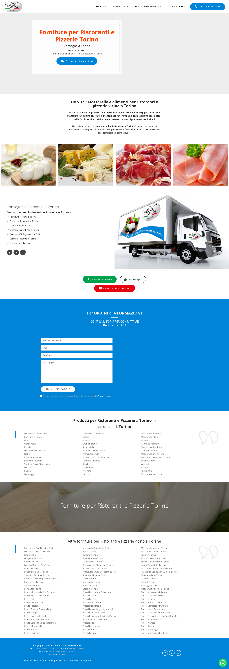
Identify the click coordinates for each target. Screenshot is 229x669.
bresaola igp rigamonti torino (98, 565)
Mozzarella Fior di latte (35, 433)
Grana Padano (90, 443)
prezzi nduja (30, 612)
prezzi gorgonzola (33, 602)
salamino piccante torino (37, 575)
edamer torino (148, 554)
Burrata (86, 440)
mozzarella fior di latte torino (39, 548)
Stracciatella (88, 447)
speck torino (89, 578)
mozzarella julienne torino (154, 548)
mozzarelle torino (92, 582)
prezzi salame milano (151, 619)
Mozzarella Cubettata (93, 433)
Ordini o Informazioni (79, 61)
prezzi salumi (147, 626)
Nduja (27, 453)
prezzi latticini (90, 632)
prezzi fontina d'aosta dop (37, 609)
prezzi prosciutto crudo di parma (99, 616)
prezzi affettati (90, 629)
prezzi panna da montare (154, 602)
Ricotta (27, 447)
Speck (85, 464)
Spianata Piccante (91, 460)
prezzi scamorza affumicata (154, 605)
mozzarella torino (33, 582)
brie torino (30, 554)
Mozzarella (29, 467)
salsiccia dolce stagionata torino (40, 578)
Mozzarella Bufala (33, 436)
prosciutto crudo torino (95, 568)
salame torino (31, 585)
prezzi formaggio (149, 629)
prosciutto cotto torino (36, 571)
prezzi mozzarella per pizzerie (156, 612)
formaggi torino (32, 588)
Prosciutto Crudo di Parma (96, 457)
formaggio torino (150, 585)
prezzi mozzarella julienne (154, 592)
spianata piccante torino (95, 575)
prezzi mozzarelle (91, 626)
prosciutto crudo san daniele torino (159, 571)
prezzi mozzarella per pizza (154, 632)
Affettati (87, 470)
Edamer (145, 440)
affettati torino (90, 585)
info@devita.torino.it (47, 648)
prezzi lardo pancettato (153, 609)
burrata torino (90, 554)
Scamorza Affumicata (151, 447)
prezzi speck (89, 622)
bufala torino (89, 551)
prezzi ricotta (31, 605)
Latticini (86, 474)
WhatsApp (135, 279)
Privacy (52, 654)
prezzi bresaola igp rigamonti (98, 609)
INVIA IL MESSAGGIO (58, 389)
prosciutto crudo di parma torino (100, 571)
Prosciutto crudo (91, 453)
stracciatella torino (92, 561)
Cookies (62, 654)
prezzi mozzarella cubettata (97, 592)
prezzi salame (31, 629)
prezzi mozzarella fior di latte (39, 592)
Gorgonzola (30, 443)
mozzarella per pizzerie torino (156, 568)
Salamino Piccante (33, 460)
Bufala (86, 436)
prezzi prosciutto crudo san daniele (159, 616)
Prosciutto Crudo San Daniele (155, 457)
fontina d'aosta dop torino (38, 565)
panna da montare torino (154, 558)
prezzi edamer (148, 599)
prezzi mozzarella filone (153, 595)
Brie (26, 440)
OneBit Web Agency (81, 660)
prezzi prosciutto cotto (35, 616)
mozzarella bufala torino (37, 551)
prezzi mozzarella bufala (36, 595)
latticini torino (90, 588)
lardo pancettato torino (153, 565)
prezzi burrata (90, 599)
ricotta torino (31, 561)
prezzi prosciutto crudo (94, 612)
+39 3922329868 (211, 6)
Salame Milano (148, 460)
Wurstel (145, 464)
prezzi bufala (89, 595)
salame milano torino (152, 575)
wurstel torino (148, 578)
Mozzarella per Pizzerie (152, 453)
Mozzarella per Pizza (151, 474)
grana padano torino (93, 558)
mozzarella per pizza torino (155, 588)
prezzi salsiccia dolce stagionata (40, 622)
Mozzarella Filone (149, 436)
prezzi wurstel (148, 622)
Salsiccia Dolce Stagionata (37, 464)
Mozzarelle (88, 467)
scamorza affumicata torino (155, 561)
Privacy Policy (104, 396)
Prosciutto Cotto (32, 457)
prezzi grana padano (93, 602)
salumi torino (148, 582)
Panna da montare (150, 443)
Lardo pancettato (149, 450)
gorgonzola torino (33, 558)
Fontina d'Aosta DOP (34, 450)
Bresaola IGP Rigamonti (94, 450)
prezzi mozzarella (33, 626)
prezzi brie (29, 599)
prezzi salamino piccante (36, 619)
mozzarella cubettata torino (97, 548)
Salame (27, 470)
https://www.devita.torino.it (62, 651)
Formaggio (146, 470)
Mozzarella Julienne (151, 433)
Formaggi (29, 474)
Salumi (144, 467)
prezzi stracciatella (92, 605)
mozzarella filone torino (153, 551)
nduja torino (31, 568)
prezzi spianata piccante (95, 619)
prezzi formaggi (32, 632)
